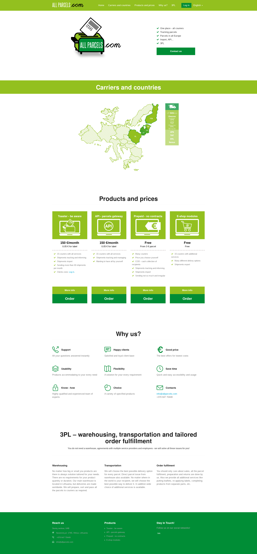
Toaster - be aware (114, 528)
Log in (186, 5)
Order (69, 299)
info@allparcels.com (167, 394)
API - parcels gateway (115, 532)
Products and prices (145, 5)
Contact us (176, 51)
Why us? (163, 5)
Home (101, 5)
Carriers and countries (119, 5)
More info (70, 290)
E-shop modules (113, 540)
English (197, 5)
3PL (173, 5)
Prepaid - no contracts (115, 536)
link (159, 533)
